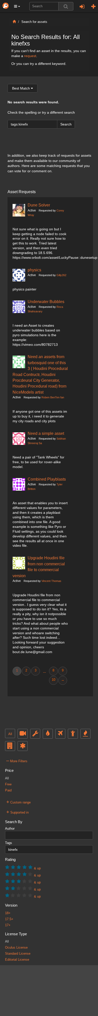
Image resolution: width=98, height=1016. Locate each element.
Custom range (18, 802)
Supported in (17, 812)
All (10, 734)
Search (66, 124)
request (30, 56)
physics (34, 270)
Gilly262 (61, 275)
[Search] (65, 6)
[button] (17, 6)
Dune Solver (39, 205)
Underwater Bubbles (46, 301)
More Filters (16, 760)
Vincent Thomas (51, 580)
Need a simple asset (46, 433)
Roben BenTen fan (52, 397)
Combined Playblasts (47, 479)
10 (53, 680)
